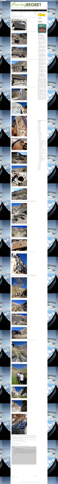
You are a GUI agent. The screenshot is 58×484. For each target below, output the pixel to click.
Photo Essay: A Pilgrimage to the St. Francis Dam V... (42, 153)
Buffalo (42, 81)
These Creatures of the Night (42, 151)
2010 (39, 166)
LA (41, 88)
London (42, 89)
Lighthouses (39, 89)
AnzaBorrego (41, 79)
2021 (39, 126)
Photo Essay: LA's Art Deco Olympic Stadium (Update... (42, 143)
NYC (44, 91)
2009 (39, 167)
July (39, 136)
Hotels (42, 87)
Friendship (43, 85)
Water (43, 98)
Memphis (45, 89)
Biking (45, 80)
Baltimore (39, 80)
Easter (38, 84)
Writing (27, 10)
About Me (13, 10)
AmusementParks (39, 78)
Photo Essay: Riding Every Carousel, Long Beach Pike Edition (42, 69)
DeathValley (14, 445)
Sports (41, 95)
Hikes (18, 445)
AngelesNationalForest (44, 78)
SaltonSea (43, 94)
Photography (31, 10)
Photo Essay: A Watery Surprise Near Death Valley (42, 158)
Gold (41, 86)
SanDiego (45, 94)
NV (43, 91)
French (41, 85)
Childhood (42, 82)
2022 (39, 125)
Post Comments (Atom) (16, 477)
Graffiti (43, 86)
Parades (45, 92)
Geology (45, 85)
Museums (42, 90)
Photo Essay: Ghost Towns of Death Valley (16, 443)
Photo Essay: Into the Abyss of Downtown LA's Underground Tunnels (42, 62)
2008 (39, 168)
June (39, 137)
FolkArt (38, 85)
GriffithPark (45, 86)
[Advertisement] (24, 470)
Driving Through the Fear (41, 157)
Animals (39, 79)
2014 (39, 163)
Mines (20, 445)
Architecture (44, 79)
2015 (39, 131)
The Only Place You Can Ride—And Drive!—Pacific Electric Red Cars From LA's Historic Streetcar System (42, 54)
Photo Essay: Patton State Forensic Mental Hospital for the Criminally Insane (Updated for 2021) (41, 73)
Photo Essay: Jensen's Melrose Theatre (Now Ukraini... (42, 140)
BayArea (41, 80)
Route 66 (39, 94)
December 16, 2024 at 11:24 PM (19, 448)
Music (44, 90)
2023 (39, 124)
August (40, 135)
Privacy (42, 10)
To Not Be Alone (40, 155)
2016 (39, 130)
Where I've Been (18, 10)
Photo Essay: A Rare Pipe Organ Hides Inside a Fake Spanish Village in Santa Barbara (42, 41)
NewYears (39, 91)
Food (40, 85)
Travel (24, 445)
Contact (39, 10)
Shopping (39, 95)
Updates (40, 97)
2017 (39, 129)
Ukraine (38, 97)
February (40, 161)
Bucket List (23, 10)
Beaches (43, 80)
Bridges (38, 81)
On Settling (40, 154)
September (40, 134)
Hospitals (41, 87)
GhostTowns (16, 445)
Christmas (45, 82)
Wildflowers (45, 98)
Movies (40, 90)
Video (40, 98)
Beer (44, 80)
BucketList (41, 81)
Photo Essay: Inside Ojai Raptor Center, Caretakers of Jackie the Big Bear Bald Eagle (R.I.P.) (42, 58)
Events (45, 84)
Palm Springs (40, 92)
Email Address (40, 19)
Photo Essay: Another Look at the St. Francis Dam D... (42, 156)
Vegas (38, 98)
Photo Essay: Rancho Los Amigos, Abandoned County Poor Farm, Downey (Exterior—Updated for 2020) (42, 37)
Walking (41, 98)
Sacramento (41, 94)
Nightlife (41, 91)
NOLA (42, 91)
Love (43, 89)
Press (35, 10)
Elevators (42, 84)
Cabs (43, 81)
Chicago (38, 82)
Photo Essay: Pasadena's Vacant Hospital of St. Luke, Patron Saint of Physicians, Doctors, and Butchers (41, 49)
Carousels (45, 81)
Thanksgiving (45, 95)
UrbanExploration (26, 445)
